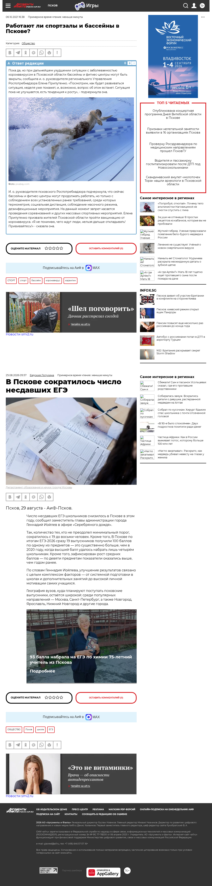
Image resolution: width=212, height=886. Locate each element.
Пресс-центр (80, 809)
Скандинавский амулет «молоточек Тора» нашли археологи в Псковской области (173, 180)
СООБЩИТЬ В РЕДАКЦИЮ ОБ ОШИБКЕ (104, 814)
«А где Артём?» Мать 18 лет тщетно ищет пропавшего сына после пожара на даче (180, 275)
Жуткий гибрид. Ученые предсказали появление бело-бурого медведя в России (182, 234)
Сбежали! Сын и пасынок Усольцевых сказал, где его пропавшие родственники (182, 385)
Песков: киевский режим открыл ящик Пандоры (178, 311)
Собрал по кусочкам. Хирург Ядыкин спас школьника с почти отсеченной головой (182, 413)
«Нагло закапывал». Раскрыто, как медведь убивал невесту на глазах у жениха (181, 454)
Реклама (98, 809)
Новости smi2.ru (19, 334)
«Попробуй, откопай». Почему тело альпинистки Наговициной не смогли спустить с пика (181, 207)
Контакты (71, 814)
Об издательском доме (51, 809)
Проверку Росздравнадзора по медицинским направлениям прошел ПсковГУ (173, 147)
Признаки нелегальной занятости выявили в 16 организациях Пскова (173, 130)
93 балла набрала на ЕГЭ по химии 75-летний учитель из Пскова (81, 659)
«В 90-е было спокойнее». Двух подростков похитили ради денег (179, 425)
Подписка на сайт (48, 814)
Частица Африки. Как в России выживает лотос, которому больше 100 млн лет (180, 440)
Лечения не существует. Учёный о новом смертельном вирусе (179, 246)
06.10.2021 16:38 (15, 16)
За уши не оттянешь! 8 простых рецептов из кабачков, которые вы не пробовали (182, 220)
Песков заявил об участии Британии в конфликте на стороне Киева (180, 297)
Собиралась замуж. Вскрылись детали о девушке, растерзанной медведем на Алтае (179, 399)
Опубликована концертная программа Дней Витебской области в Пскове (173, 114)
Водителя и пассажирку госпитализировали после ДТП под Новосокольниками (173, 164)
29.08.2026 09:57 (16, 375)
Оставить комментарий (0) (106, 248)
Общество (28, 43)
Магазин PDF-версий (122, 809)
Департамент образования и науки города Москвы (39, 487)
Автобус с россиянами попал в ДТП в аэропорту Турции (181, 338)
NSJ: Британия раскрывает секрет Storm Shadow (178, 352)
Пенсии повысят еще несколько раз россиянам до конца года (180, 325)
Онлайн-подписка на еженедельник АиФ (167, 809)
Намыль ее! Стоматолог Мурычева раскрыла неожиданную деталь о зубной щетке (180, 261)
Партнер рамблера (72, 870)
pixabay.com (22, 184)
